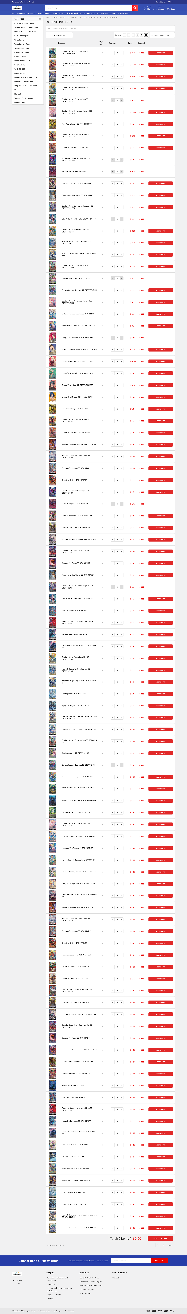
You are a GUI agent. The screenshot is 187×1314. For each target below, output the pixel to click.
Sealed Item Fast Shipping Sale (26, 27)
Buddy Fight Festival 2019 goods (26, 81)
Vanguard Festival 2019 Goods (25, 86)
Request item (19, 102)
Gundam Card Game (21, 52)
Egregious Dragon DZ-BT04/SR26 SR (75, 705)
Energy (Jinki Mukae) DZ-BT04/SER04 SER (77, 373)
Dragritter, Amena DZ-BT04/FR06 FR (75, 967)
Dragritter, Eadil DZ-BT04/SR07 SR (74, 480)
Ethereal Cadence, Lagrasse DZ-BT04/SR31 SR (78, 765)
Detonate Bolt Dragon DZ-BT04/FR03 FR (77, 931)
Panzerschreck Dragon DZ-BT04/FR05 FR (77, 955)
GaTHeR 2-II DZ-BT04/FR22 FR (73, 1157)
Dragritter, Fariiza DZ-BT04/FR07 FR (75, 979)
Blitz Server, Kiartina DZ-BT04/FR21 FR (76, 1145)
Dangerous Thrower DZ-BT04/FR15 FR (76, 1073)
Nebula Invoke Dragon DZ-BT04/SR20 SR (77, 634)
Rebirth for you (19, 73)
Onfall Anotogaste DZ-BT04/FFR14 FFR (76, 278)
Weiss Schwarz (20, 40)
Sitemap (50, 1298)
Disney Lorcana (20, 56)
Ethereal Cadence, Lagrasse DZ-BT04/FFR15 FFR (79, 290)
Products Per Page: (158, 35)
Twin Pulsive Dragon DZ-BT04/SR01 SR (76, 409)
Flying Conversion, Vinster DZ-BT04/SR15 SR (78, 575)
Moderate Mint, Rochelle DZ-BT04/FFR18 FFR (78, 326)
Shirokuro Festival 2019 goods (25, 77)
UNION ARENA (19, 65)
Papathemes (69, 1311)
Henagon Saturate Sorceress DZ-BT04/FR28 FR (79, 1228)
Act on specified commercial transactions (30, 13)
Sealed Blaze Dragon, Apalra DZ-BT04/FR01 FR (79, 907)
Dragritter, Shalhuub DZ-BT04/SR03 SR (76, 432)
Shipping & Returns (120, 13)
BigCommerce (44, 1311)
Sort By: (50, 35)
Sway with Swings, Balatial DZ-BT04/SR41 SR (78, 884)
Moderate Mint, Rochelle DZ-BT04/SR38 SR (77, 848)
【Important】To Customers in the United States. (87, 13)
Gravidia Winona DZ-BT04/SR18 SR (74, 610)
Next (170, 1245)
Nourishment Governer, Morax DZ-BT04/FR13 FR (79, 1050)
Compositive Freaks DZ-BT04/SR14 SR (76, 563)
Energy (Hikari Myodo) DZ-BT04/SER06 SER (78, 397)
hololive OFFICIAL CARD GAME (25, 32)
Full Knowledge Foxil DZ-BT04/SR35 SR (76, 812)
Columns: (118, 35)
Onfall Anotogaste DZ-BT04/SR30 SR (75, 753)
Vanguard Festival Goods (23, 98)
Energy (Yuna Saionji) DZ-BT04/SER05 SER (77, 385)
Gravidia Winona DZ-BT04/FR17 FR (74, 1097)
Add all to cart (160, 1238)
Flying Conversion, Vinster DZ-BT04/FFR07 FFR (79, 195)
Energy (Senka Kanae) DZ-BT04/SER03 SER (78, 361)
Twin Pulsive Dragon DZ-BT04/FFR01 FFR (77, 124)
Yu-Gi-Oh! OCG (19, 69)
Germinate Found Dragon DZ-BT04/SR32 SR (78, 777)
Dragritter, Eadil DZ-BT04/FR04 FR (74, 943)
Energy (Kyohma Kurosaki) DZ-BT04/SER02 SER (79, 349)
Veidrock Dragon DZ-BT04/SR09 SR (75, 504)
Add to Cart (160, 53)
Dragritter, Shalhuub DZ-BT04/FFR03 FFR (77, 147)
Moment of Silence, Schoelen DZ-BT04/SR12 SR (79, 539)
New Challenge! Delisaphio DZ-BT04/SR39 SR (78, 860)
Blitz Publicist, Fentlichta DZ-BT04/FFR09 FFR (79, 219)
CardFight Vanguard (21, 36)
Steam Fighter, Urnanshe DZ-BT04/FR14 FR (77, 1062)
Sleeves (17, 90)
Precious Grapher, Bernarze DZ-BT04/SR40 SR (79, 872)
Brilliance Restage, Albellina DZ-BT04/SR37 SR (78, 836)
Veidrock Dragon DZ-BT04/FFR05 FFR (76, 171)
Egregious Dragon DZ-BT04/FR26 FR (75, 1204)
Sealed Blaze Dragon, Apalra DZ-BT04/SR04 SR (79, 444)
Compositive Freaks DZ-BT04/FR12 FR (76, 1038)
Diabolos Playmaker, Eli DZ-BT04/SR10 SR (77, 516)
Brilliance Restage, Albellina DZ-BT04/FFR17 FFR (79, 314)
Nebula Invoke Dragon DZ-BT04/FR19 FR (76, 1121)
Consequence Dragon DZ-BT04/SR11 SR (76, 527)
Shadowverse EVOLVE (22, 61)
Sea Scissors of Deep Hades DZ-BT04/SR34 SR (79, 800)
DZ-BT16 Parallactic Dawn (24, 23)
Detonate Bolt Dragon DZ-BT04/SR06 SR (77, 468)
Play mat (17, 94)
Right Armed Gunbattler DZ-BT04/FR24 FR (77, 1180)
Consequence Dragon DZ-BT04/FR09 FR (76, 1002)
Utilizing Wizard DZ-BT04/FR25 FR (74, 1192)
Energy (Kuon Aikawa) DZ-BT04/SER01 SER (77, 337)
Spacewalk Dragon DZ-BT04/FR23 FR (75, 1168)
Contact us (58, 13)
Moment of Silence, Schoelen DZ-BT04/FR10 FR (79, 1014)
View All (116, 1278)
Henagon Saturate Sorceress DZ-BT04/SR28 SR (79, 729)
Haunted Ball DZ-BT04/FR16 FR (73, 1085)
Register (161, 9)
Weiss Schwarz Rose (22, 44)
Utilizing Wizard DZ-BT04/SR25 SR (74, 694)
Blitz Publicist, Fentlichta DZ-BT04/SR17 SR (78, 599)
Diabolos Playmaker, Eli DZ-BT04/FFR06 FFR (78, 183)
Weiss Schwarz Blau (21, 48)
